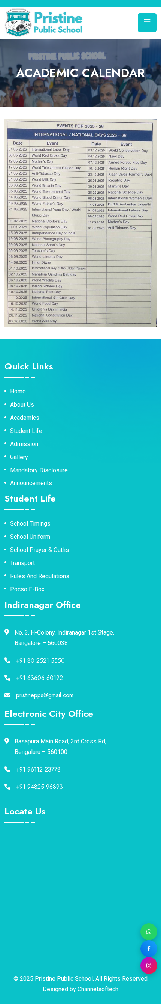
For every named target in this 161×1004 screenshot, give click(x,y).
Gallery (19, 457)
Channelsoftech (98, 989)
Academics (24, 418)
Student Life (26, 431)
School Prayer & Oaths (39, 550)
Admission (24, 444)
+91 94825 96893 (39, 786)
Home (18, 391)
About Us (22, 404)
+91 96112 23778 (38, 769)
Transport (22, 563)
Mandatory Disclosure (39, 470)
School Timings (30, 523)
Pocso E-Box (27, 589)
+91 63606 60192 (39, 678)
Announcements (31, 483)
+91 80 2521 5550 (40, 660)
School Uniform (30, 537)
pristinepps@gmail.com (44, 695)
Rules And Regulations (39, 576)
